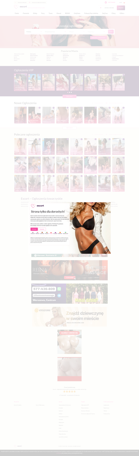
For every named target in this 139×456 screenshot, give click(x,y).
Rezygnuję (42, 229)
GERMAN (42, 233)
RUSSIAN (55, 233)
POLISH (51, 233)
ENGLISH (33, 233)
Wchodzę (34, 229)
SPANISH (60, 233)
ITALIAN (47, 233)
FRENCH (37, 233)
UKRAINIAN (65, 233)
